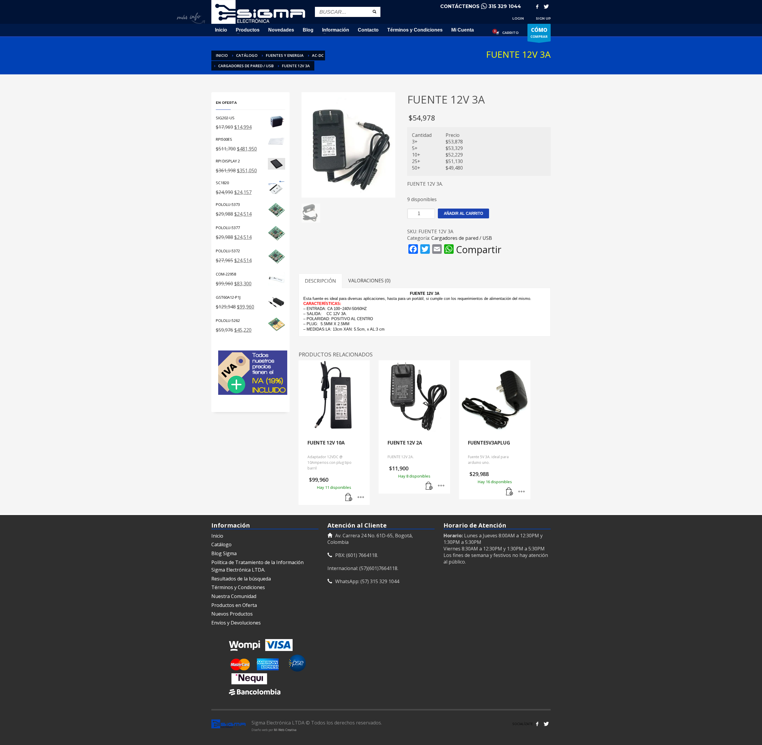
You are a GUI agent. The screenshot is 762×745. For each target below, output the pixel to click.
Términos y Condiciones (238, 587)
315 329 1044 (504, 6)
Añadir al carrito (463, 213)
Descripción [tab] (320, 281)
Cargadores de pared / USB (461, 238)
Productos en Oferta (234, 605)
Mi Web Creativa (285, 730)
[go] (374, 12)
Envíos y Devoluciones (236, 622)
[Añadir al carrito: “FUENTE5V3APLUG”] (510, 491)
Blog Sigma (224, 553)
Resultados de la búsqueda (241, 578)
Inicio (217, 536)
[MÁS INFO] (361, 497)
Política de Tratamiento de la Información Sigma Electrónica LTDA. (257, 566)
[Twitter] (546, 6)
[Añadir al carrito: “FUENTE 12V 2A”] (429, 486)
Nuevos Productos (232, 614)
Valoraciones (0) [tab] (369, 280)
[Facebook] (537, 6)
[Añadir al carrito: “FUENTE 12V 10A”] (349, 497)
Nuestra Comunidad (233, 596)
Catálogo (221, 544)
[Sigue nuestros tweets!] (546, 723)
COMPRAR (539, 32)
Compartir (478, 249)
